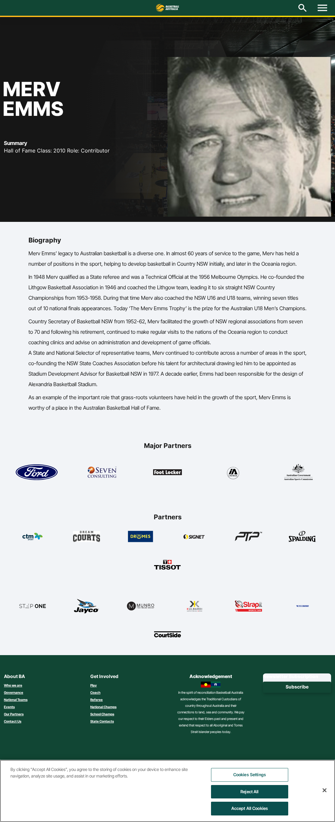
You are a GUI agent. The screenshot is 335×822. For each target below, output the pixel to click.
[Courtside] (167, 634)
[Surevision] (302, 606)
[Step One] (32, 606)
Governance (13, 692)
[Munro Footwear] (140, 606)
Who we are (13, 685)
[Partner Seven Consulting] (102, 472)
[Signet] (194, 536)
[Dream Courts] (86, 536)
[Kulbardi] (194, 606)
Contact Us (12, 721)
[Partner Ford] (36, 472)
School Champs (102, 714)
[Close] (324, 790)
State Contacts (102, 721)
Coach (95, 692)
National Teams (15, 700)
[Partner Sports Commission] (298, 472)
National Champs (103, 707)
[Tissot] (167, 564)
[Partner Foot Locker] (167, 472)
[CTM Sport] (32, 536)
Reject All (249, 791)
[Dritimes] (140, 536)
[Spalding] (302, 536)
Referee (96, 700)
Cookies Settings (249, 774)
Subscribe (297, 686)
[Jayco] (86, 606)
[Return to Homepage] (167, 8)
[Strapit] (248, 606)
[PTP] (248, 536)
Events (9, 707)
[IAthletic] (233, 472)
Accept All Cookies (249, 808)
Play (93, 685)
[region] (167, 791)
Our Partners (14, 714)
